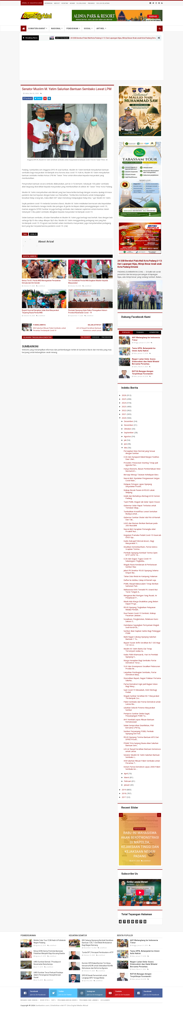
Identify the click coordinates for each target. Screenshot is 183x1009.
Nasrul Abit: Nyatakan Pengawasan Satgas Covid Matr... (142, 479)
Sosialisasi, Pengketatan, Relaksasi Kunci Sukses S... (141, 620)
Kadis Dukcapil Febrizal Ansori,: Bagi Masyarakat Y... (139, 542)
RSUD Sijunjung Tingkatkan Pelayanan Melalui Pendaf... (139, 608)
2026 (124, 395)
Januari (127, 785)
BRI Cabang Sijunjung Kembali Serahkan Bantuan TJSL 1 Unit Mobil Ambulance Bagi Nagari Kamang (97, 942)
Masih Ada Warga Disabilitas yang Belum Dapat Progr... (141, 602)
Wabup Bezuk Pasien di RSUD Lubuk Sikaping (139, 491)
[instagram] (156, 3)
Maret (127, 777)
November (129, 425)
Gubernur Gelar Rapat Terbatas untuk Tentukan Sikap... (140, 506)
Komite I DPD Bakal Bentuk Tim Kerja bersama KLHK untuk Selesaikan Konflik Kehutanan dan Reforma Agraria (97, 965)
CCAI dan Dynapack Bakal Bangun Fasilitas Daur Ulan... (141, 458)
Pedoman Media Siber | (68, 1000)
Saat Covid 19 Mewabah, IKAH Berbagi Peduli (140, 691)
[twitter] (153, 3)
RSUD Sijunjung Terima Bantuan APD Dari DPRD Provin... (141, 738)
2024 (124, 402)
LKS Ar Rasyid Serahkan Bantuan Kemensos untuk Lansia (142, 750)
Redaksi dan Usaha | (29, 1000)
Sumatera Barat (36, 28)
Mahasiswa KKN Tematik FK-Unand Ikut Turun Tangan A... (141, 590)
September (129, 432)
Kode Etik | (45, 1000)
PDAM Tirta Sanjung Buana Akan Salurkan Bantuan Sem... (141, 744)
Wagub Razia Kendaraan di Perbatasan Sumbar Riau (140, 565)
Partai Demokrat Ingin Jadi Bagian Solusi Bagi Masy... (140, 685)
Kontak (65, 3)
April (126, 773)
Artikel (100, 28)
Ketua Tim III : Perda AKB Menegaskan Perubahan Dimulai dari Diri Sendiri (41, 282)
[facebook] (150, 3)
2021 (124, 414)
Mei (126, 447)
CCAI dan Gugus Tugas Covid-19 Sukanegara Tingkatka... (137, 559)
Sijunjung (81, 3)
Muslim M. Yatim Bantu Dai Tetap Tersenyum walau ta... (138, 649)
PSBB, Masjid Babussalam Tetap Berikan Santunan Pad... (141, 584)
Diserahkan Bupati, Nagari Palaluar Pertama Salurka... (142, 679)
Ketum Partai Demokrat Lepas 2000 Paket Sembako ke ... (142, 767)
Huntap (139, 829)
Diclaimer (105, 1000)
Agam (72, 3)
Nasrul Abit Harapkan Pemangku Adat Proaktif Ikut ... (140, 530)
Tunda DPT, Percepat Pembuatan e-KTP (97, 952)
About (57, 3)
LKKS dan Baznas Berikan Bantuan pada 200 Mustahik (140, 524)
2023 (124, 406)
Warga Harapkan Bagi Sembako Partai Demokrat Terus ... (140, 661)
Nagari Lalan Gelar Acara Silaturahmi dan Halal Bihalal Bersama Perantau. (145, 361)
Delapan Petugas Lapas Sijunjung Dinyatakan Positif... (138, 485)
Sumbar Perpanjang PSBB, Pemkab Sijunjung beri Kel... (139, 732)
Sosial (87, 28)
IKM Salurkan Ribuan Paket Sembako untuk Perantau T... (142, 761)
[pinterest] (159, 3)
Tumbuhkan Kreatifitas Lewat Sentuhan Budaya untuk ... (140, 512)
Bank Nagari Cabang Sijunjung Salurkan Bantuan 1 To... (140, 638)
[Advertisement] (91, 59)
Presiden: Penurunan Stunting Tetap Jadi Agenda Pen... (141, 463)
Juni (125, 444)
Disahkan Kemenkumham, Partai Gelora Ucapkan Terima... (140, 548)
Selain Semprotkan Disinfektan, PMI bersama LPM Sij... (139, 726)
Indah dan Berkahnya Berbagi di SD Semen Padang (142, 497)
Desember (129, 421)
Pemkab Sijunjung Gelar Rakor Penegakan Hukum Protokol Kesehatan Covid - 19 (87, 311)
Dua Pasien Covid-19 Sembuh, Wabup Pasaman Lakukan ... (140, 614)
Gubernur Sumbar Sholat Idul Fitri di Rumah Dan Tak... (142, 518)
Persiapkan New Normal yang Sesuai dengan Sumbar (139, 452)
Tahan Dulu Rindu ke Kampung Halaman (140, 576)
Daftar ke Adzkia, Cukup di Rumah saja (140, 580)
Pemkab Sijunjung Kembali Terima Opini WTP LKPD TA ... (140, 553)
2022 (124, 410)
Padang (91, 3)
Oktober (128, 428)
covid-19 (33, 234)
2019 (124, 789)
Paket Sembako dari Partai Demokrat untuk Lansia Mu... (142, 702)
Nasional (56, 28)
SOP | (54, 1000)
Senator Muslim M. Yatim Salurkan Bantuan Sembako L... (142, 756)
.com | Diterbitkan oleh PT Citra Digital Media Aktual (62, 1005)
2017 (124, 797)
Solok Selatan (103, 3)
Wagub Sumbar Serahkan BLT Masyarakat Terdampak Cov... (141, 697)
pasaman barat (143, 38)
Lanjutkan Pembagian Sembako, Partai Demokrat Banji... (140, 673)
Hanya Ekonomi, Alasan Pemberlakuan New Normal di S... (142, 469)
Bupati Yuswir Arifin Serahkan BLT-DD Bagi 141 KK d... (142, 643)
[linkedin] (162, 3)
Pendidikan (72, 28)
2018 (124, 793)
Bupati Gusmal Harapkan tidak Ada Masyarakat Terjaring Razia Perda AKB (40, 311)
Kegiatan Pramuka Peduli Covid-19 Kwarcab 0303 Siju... (142, 536)
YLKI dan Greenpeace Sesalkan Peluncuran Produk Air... (142, 667)
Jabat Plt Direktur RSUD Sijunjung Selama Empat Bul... (141, 571)
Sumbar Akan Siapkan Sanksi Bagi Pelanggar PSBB (142, 632)
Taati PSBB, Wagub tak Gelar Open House (142, 502)
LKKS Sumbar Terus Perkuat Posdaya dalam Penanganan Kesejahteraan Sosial (48, 975)
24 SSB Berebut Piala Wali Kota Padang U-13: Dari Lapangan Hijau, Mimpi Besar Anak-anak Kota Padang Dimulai (84, 38)
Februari (128, 781)
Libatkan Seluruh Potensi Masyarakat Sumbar (139, 708)
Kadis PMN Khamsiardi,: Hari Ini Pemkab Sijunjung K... (141, 655)
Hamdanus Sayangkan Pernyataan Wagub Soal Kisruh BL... (141, 626)
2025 (124, 399)
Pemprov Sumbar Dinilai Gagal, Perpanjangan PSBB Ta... (137, 714)
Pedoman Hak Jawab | (89, 1000)
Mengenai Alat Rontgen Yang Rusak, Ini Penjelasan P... (140, 596)
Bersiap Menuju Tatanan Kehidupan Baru (141, 474)
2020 (124, 418)
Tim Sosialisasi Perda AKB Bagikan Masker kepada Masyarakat (88, 282)
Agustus (127, 436)
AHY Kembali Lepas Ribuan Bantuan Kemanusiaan (139, 720)
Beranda (48, 3)
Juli (125, 440)
